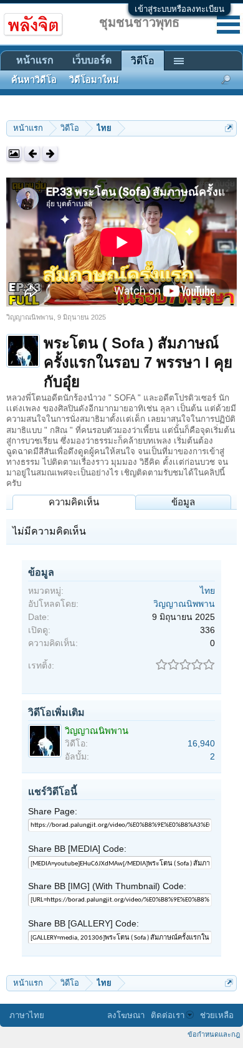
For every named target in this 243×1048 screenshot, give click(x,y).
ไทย (207, 591)
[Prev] (32, 153)
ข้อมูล (183, 502)
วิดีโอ (143, 60)
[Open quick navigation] (229, 128)
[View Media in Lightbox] (14, 153)
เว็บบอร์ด (92, 60)
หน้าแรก (35, 60)
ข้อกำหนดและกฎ (214, 1034)
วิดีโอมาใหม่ (94, 80)
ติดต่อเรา (167, 1015)
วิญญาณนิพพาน (30, 317)
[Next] (50, 153)
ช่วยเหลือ (217, 1015)
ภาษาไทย (26, 1015)
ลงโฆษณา (126, 1015)
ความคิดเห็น (74, 502)
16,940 (201, 743)
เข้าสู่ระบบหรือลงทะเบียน (179, 9)
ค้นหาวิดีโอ (34, 80)
